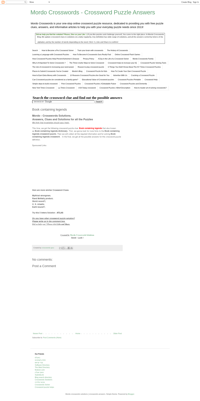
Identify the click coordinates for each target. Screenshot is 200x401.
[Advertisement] (56, 167)
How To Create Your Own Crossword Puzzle (128, 71)
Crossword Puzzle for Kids (96, 71)
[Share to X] (66, 248)
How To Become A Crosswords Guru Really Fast (92, 55)
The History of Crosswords (117, 50)
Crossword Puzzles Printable (129, 80)
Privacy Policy (88, 59)
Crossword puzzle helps (44, 387)
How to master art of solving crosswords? (150, 88)
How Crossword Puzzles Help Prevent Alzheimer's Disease (55, 59)
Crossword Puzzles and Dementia (133, 84)
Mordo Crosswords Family (143, 59)
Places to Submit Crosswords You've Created (50, 71)
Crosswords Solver (42, 385)
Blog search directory (43, 377)
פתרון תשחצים (40, 360)
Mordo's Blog (77, 71)
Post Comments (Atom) (52, 338)
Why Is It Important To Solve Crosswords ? (49, 63)
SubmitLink (39, 375)
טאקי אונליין (39, 372)
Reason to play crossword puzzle (91, 67)
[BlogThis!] (63, 248)
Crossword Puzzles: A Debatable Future (100, 84)
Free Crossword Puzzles (71, 84)
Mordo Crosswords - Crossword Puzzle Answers (92, 12)
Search (35, 50)
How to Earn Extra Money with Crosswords (49, 75)
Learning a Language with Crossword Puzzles (50, 55)
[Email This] (60, 248)
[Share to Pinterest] (71, 248)
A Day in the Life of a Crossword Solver (113, 59)
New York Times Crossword (43, 88)
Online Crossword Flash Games (127, 55)
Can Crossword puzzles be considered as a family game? (55, 80)
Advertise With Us (120, 75)
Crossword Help (151, 80)
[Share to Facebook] (68, 248)
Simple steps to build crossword (45, 84)
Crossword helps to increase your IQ (122, 63)
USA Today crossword (87, 88)
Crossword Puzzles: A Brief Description (115, 88)
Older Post (117, 334)
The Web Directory (42, 367)
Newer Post (37, 334)
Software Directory (42, 365)
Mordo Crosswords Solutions (82, 235)
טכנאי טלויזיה (40, 382)
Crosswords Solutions (43, 380)
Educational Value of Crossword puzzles (98, 80)
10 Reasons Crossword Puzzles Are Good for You (89, 75)
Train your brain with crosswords (90, 50)
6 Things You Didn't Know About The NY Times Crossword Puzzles (134, 67)
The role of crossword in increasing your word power (53, 67)
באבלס (37, 358)
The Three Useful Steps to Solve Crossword (86, 63)
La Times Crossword (66, 88)
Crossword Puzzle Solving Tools (153, 63)
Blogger (131, 394)
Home (77, 334)
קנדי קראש (39, 363)
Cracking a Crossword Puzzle (143, 75)
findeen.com (40, 370)
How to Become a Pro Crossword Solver (58, 50)
